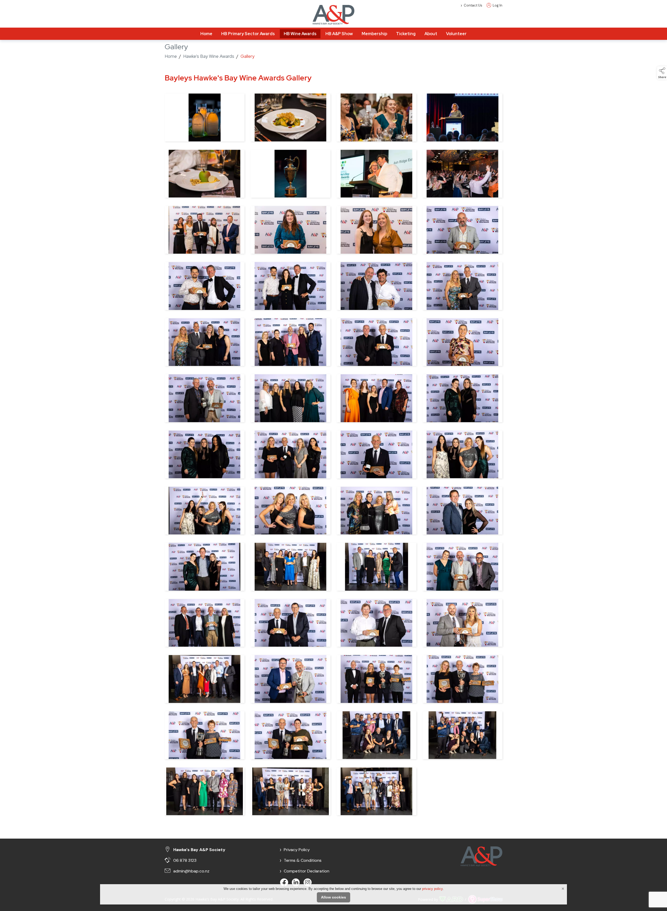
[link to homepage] (333, 14)
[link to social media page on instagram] (308, 883)
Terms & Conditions (301, 860)
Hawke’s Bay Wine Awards (208, 56)
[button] (662, 72)
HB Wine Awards (300, 33)
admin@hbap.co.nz (191, 871)
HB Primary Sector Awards (248, 33)
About (430, 33)
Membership (374, 33)
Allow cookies (333, 897)
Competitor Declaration (304, 871)
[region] (333, 448)
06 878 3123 (184, 860)
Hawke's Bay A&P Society (199, 849)
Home (206, 33)
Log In (497, 5)
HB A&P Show (339, 33)
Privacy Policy (295, 849)
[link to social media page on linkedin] (296, 883)
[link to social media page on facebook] (284, 883)
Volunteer (456, 33)
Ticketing (406, 33)
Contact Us (473, 5)
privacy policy (432, 889)
